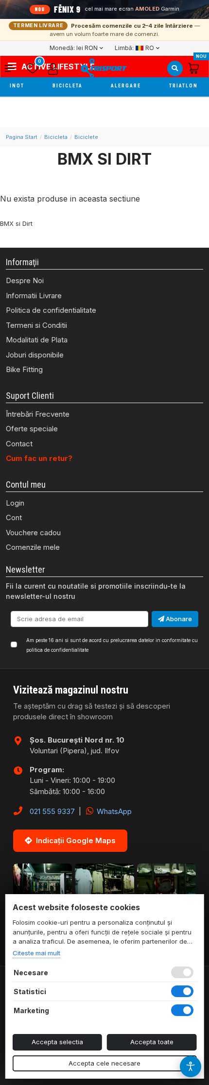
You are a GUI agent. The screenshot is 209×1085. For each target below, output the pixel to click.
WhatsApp (113, 811)
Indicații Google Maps (76, 840)
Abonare (178, 619)
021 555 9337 (52, 811)
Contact (19, 443)
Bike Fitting (24, 369)
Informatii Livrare (34, 295)
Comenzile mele (33, 547)
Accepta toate (152, 1042)
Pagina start (21, 137)
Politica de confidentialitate (51, 310)
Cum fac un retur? (39, 458)
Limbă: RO (134, 47)
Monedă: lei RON (74, 47)
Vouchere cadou (33, 532)
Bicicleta (68, 85)
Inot (18, 85)
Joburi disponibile (35, 354)
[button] (13, 68)
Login (15, 503)
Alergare (127, 85)
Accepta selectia (57, 1042)
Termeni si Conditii (36, 325)
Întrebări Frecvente (38, 414)
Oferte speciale (32, 428)
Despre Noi (25, 280)
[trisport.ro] (103, 68)
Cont (14, 517)
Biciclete (86, 137)
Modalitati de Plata (37, 339)
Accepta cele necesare (104, 1063)
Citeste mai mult (36, 953)
